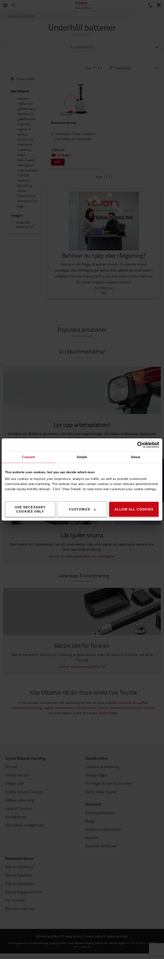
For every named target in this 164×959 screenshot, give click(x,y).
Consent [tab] (28, 457)
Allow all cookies (133, 509)
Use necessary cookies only (30, 509)
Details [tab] (82, 457)
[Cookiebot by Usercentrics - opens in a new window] (140, 445)
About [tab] (135, 457)
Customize (79, 509)
